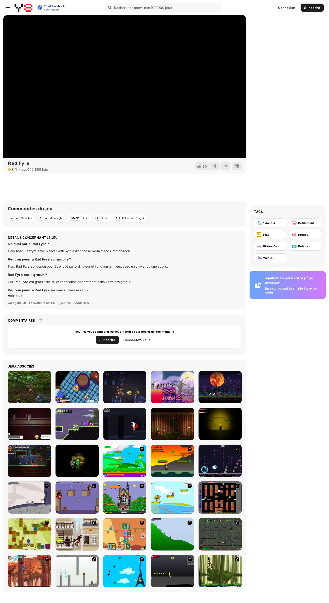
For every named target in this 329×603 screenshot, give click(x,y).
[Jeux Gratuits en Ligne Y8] (23, 8)
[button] (15, 295)
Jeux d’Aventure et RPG (39, 303)
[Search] (110, 8)
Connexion (286, 8)
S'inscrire (312, 8)
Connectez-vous (136, 340)
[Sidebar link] (7, 7)
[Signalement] (225, 166)
